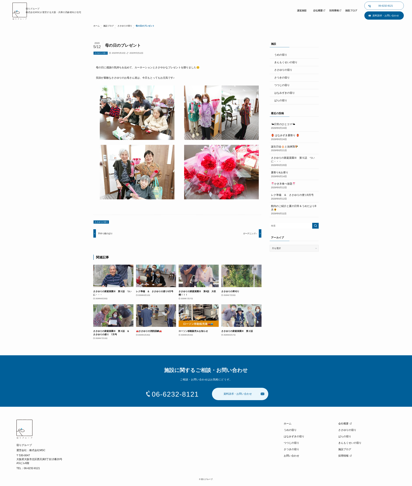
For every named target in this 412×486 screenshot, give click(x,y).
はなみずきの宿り (284, 92)
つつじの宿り (282, 85)
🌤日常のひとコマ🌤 (283, 126)
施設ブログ (344, 449)
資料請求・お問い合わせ (385, 15)
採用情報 (343, 455)
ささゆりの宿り (100, 53)
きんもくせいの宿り (285, 62)
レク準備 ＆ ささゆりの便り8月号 (292, 197)
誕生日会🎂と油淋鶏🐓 (284, 148)
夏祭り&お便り (279, 174)
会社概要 (343, 423)
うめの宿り (280, 54)
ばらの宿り (280, 100)
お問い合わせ (291, 455)
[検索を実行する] (315, 226)
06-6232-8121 (175, 394)
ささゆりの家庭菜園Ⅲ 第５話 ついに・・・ (293, 161)
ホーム (287, 423)
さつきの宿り (282, 77)
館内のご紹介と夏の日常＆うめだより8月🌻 (293, 210)
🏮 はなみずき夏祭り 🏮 (285, 137)
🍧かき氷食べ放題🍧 (283, 185)
